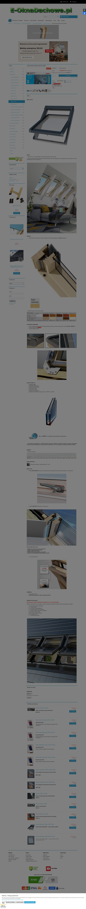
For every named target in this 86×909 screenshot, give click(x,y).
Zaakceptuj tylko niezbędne (9, 902)
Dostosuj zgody (20, 902)
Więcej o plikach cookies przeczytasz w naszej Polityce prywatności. (13, 899)
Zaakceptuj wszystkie (30, 902)
